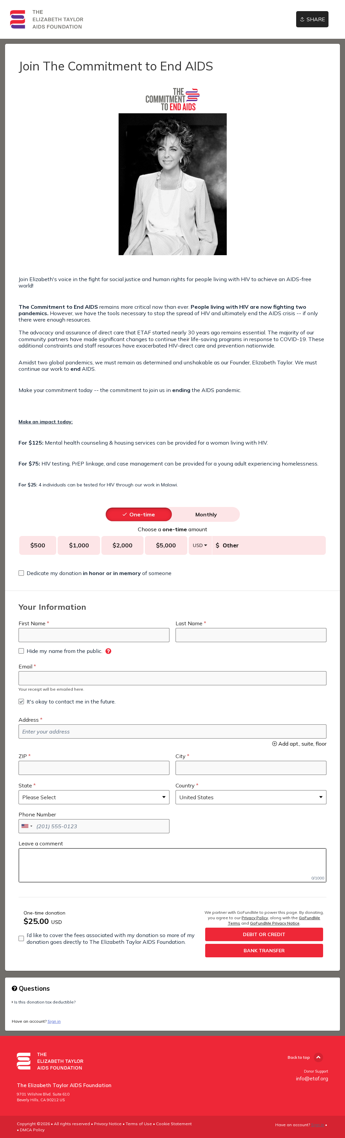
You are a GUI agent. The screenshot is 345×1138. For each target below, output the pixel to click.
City (181, 756)
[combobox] (26, 826)
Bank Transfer (264, 951)
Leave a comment (41, 843)
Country (185, 785)
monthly (206, 514)
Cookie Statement (174, 1123)
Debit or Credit (264, 934)
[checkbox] (95, 573)
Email (25, 666)
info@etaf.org (312, 1078)
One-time (142, 514)
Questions (33, 988)
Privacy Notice (108, 1123)
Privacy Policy (255, 917)
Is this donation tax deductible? (44, 1002)
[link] (47, 19)
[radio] (142, 514)
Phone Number (37, 814)
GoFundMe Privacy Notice (275, 923)
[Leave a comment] (172, 865)
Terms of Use (139, 1123)
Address (29, 719)
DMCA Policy (32, 1129)
